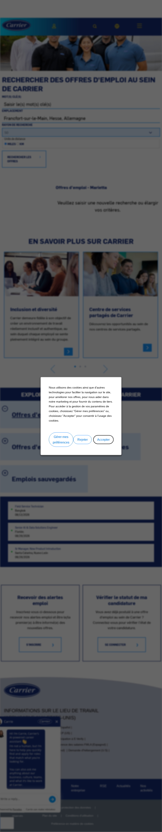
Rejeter (82, 439)
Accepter (103, 439)
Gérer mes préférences (61, 439)
